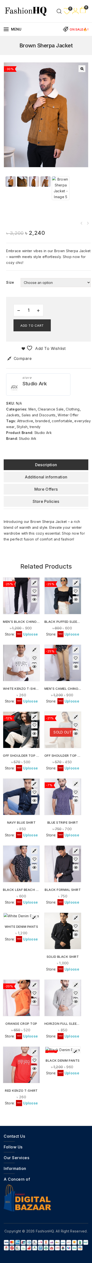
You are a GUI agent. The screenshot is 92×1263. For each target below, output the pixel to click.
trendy (35, 427)
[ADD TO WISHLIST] (34, 591)
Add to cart (32, 325)
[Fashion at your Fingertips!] (26, 11)
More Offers (46, 489)
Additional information (46, 477)
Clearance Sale (51, 409)
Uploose (30, 634)
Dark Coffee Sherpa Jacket (81, 223)
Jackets (12, 415)
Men (32, 409)
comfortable (62, 421)
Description (46, 464)
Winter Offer (68, 415)
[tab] (46, 465)
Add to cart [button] (21, 741)
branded (42, 421)
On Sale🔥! (79, 29)
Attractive (25, 421)
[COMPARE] (34, 583)
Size (10, 282)
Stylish (22, 427)
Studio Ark (34, 384)
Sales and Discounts (39, 415)
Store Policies (46, 501)
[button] (82, 68)
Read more (62, 741)
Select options (21, 604)
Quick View (34, 599)
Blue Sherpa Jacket (87, 223)
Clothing (72, 409)
